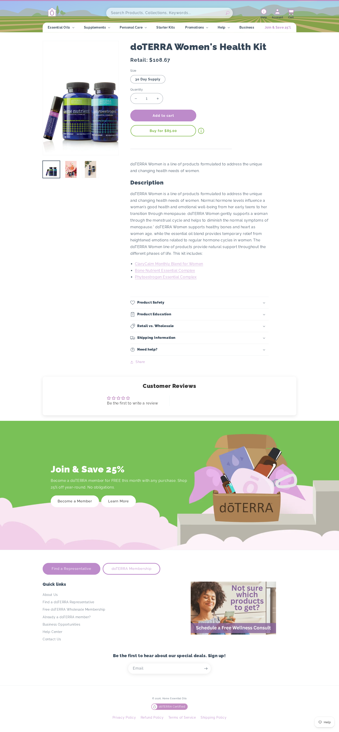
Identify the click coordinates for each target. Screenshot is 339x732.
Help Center (52, 632)
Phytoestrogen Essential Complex (166, 277)
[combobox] (169, 13)
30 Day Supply (148, 79)
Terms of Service (182, 717)
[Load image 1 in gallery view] (51, 169)
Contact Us (52, 639)
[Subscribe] (206, 668)
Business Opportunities (61, 624)
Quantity (136, 89)
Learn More (118, 501)
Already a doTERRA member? (67, 617)
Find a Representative (71, 569)
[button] (60, 27)
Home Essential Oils (174, 698)
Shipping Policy (214, 717)
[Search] (228, 13)
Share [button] (140, 362)
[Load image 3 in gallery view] (90, 169)
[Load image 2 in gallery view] (71, 169)
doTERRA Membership (132, 569)
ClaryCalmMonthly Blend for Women (169, 264)
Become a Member (75, 501)
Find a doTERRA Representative (68, 602)
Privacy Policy (124, 717)
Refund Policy (152, 717)
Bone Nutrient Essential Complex (165, 270)
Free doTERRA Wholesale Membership (74, 609)
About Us (50, 595)
